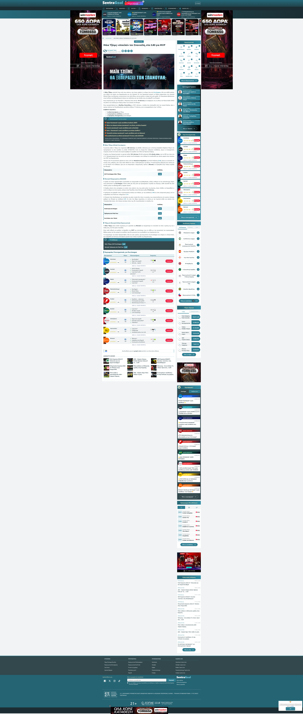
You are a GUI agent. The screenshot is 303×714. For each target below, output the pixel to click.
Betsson (112, 338)
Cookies (292, 706)
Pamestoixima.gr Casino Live (183, 670)
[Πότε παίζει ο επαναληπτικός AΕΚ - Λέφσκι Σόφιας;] (106, 374)
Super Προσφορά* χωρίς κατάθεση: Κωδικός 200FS (122, 122)
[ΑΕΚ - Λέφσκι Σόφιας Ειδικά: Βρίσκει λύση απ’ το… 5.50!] (130, 361)
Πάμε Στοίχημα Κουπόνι (110, 662)
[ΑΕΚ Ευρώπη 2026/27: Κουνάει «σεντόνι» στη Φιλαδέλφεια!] (154, 361)
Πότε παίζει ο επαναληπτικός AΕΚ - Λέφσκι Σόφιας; (116, 374)
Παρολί (130, 672)
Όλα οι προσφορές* (188, 497)
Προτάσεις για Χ (132, 670)
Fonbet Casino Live (180, 672)
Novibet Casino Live (181, 664)
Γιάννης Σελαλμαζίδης (187, 102)
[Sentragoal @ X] (109, 681)
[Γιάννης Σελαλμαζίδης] (180, 104)
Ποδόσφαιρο (181, 580)
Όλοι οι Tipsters (188, 128)
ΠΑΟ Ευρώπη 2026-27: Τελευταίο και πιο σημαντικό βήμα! (116, 360)
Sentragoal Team (111, 50)
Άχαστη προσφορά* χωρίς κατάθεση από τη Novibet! (122, 128)
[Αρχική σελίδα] (103, 38)
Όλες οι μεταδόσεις (187, 544)
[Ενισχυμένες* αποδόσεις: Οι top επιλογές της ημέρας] (154, 374)
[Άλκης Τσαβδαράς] (180, 98)
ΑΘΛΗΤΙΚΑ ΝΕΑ (108, 38)
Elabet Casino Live (180, 667)
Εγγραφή (169, 261)
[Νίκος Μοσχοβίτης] (180, 110)
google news (137, 351)
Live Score (107, 667)
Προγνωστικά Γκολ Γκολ (134, 664)
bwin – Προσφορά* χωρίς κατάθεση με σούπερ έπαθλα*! (123, 130)
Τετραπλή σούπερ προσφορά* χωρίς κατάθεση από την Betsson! (126, 133)
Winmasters (113, 318)
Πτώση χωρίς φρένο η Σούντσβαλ (189, 92)
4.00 (160, 218)
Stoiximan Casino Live (181, 662)
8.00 (160, 208)
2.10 (160, 213)
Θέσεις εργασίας (181, 684)
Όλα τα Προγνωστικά (187, 80)
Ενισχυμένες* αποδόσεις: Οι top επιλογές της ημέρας (165, 373)
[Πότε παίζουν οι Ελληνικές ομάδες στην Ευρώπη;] (130, 368)
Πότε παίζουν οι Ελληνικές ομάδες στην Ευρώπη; (141, 366)
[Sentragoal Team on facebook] (123, 51)
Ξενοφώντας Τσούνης (187, 90)
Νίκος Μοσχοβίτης (186, 108)
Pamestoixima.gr (114, 289)
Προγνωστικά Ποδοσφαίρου (135, 662)
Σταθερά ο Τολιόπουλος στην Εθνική (190, 110)
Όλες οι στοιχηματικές (187, 217)
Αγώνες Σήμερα (108, 670)
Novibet (112, 269)
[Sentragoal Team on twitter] (128, 51)
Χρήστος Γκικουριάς (187, 120)
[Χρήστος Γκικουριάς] (180, 122)
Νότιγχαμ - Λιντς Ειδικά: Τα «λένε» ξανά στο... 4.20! (165, 366)
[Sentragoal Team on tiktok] (131, 51)
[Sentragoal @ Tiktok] (119, 681)
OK (290, 708)
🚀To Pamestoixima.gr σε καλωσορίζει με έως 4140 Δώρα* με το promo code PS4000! (190, 13)
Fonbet (112, 299)
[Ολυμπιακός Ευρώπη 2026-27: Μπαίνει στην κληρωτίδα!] (106, 368)
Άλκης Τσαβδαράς (186, 96)
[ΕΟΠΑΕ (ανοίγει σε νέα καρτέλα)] (157, 703)
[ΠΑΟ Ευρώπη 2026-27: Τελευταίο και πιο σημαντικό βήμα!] (106, 361)
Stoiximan (113, 259)
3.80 (160, 174)
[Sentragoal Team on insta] (125, 51)
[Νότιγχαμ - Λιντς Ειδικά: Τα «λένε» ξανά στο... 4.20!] (154, 368)
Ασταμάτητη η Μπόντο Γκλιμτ (189, 98)
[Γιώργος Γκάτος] (180, 116)
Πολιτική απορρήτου (182, 682)
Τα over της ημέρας (132, 667)
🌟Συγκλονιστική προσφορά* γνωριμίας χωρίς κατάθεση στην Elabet (164, 13)
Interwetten (113, 328)
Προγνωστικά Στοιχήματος (111, 664)
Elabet (112, 279)
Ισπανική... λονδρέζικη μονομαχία (189, 117)
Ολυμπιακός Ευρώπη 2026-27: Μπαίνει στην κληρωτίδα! (118, 367)
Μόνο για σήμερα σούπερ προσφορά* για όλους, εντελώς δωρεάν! (126, 125)
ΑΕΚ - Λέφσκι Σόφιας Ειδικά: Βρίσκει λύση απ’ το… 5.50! (141, 360)
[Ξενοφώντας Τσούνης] (180, 92)
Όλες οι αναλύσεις (187, 301)
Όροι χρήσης (180, 680)
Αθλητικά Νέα (138, 41)
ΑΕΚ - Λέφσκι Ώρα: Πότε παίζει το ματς (141, 373)
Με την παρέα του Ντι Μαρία (189, 104)
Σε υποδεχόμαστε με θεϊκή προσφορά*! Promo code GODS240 (124, 135)
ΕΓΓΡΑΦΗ (198, 3)
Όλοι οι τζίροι (188, 354)
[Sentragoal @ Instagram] (114, 681)
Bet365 (112, 309)
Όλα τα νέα (187, 650)
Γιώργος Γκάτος (186, 114)
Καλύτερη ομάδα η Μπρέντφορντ (188, 123)
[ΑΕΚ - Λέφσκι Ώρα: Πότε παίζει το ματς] (130, 374)
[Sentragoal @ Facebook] (105, 681)
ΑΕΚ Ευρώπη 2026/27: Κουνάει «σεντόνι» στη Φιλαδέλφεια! (164, 360)
